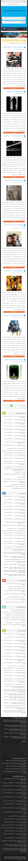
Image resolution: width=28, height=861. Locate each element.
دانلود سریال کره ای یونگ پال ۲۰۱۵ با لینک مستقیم (15, 768)
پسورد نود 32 (24, 747)
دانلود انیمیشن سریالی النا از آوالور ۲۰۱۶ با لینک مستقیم (14, 617)
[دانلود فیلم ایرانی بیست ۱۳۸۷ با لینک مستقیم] (14, 66)
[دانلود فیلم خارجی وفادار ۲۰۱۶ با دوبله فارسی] (14, 155)
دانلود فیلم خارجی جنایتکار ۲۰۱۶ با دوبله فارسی (13, 315)
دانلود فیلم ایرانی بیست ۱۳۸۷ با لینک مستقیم (13, 47)
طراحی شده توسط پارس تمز (20, 859)
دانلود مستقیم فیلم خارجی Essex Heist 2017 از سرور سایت (14, 825)
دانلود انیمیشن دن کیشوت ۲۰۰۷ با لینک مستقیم (15, 622)
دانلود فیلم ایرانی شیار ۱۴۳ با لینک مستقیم (14, 359)
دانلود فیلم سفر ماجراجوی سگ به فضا (18, 610)
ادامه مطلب (14, 88)
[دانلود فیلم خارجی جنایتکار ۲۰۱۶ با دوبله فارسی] (14, 335)
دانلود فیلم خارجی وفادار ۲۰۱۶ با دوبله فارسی (13, 136)
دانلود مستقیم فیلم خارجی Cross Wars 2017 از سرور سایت (14, 789)
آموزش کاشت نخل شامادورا (20, 472)
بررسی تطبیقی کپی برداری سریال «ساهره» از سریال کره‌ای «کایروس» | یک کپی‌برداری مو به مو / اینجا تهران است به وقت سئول (14, 553)
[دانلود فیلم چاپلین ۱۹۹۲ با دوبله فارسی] (14, 111)
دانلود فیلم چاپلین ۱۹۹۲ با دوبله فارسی (14, 91)
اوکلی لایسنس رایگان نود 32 (21, 748)
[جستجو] (4, 28)
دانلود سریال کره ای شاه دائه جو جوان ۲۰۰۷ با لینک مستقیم (14, 763)
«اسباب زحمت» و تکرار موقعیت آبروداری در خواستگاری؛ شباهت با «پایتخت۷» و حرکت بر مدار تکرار (14, 568)
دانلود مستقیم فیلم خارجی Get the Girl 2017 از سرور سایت (14, 828)
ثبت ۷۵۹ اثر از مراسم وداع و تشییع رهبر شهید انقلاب (14, 559)
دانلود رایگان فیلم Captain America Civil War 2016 (14, 479)
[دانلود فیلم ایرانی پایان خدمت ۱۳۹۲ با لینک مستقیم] (14, 246)
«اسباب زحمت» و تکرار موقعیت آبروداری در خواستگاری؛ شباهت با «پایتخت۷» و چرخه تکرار (14, 557)
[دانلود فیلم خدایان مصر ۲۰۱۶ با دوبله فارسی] (14, 290)
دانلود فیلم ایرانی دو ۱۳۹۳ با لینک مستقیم (14, 180)
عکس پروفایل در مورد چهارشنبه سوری (18, 484)
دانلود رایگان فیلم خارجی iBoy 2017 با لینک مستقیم (14, 461)
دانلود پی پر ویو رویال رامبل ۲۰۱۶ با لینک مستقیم (15, 601)
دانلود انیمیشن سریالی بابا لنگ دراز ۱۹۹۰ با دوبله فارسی (14, 611)
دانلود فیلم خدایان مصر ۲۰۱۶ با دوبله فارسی (13, 270)
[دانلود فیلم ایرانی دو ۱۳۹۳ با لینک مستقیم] (14, 200)
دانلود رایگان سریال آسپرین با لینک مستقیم (16, 588)
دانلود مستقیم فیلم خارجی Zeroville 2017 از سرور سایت (14, 801)
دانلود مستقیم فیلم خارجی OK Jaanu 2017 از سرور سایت (14, 782)
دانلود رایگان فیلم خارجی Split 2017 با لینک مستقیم (15, 466)
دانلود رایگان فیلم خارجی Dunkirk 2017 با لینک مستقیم (14, 450)
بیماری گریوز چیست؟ (21, 477)
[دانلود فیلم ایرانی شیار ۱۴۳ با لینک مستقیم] (14, 379)
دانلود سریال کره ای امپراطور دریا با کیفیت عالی (16, 596)
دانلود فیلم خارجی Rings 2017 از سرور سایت (16, 448)
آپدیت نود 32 (24, 745)
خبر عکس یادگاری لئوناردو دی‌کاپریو (18, 488)
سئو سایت (25, 752)
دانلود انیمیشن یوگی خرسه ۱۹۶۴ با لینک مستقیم (15, 615)
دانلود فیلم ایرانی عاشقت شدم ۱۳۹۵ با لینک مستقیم (15, 486)
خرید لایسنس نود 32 (23, 750)
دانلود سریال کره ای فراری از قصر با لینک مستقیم (16, 760)
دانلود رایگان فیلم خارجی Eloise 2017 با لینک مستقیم (14, 452)
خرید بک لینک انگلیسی (22, 743)
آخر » (20, 407)
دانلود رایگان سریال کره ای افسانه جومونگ (17, 586)
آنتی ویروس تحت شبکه (14, 756)
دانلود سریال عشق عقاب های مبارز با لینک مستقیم (16, 766)
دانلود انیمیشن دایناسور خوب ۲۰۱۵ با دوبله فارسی (15, 613)
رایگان (25, 754)
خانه (23, 40)
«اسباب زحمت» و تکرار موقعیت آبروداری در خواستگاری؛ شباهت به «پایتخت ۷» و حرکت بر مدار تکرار (14, 575)
